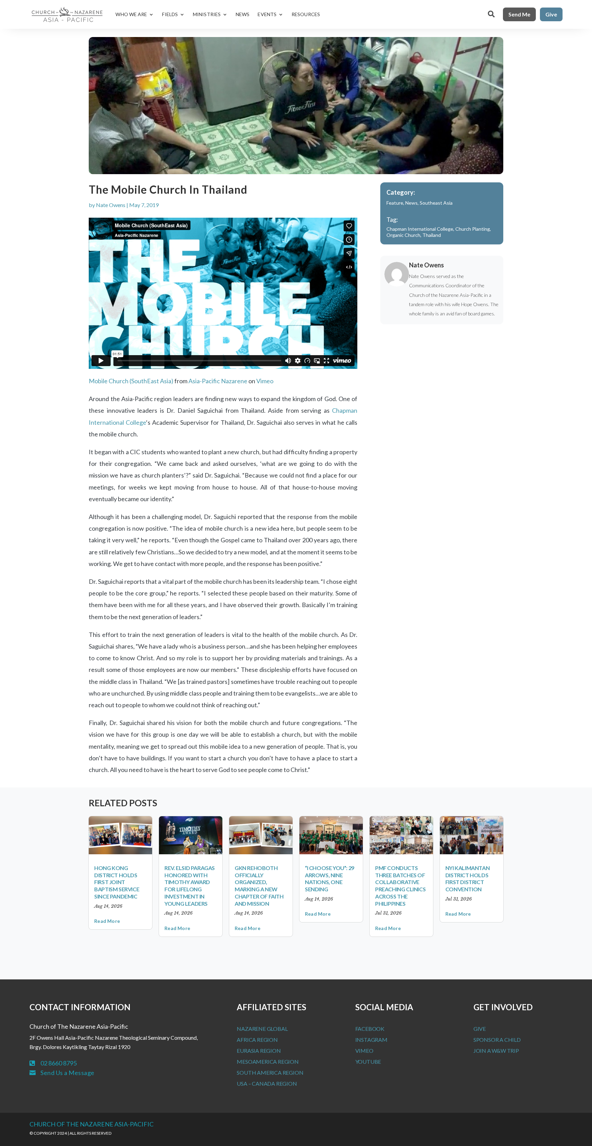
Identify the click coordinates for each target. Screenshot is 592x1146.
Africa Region (257, 1039)
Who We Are (131, 14)
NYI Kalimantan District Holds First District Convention (467, 878)
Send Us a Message (67, 1072)
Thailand (431, 235)
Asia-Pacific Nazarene (217, 381)
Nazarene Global (262, 1028)
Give (551, 14)
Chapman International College (419, 229)
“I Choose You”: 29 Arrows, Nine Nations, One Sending (329, 878)
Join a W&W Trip (496, 1050)
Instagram (371, 1039)
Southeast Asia (436, 203)
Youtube (368, 1061)
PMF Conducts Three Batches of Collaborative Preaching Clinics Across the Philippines (400, 886)
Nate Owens (110, 205)
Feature (394, 203)
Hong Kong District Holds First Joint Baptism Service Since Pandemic (116, 882)
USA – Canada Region (267, 1083)
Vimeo (264, 381)
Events (267, 14)
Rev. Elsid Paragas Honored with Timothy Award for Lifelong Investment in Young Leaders (189, 886)
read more (107, 921)
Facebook (369, 1028)
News (242, 14)
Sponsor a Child (497, 1039)
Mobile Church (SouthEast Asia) (131, 381)
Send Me (519, 14)
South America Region (270, 1072)
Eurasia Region (259, 1050)
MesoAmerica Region (267, 1061)
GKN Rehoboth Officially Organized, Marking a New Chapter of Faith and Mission (259, 886)
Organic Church (403, 235)
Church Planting (472, 229)
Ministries (207, 14)
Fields (170, 14)
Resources (306, 14)
